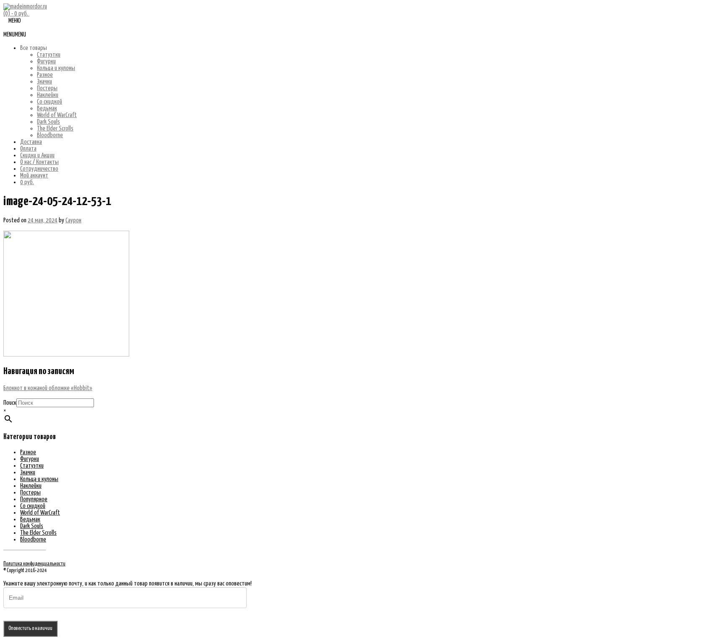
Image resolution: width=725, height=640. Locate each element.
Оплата (28, 149)
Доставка (31, 142)
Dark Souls (48, 122)
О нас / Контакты (39, 162)
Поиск (9, 403)
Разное (45, 75)
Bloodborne (50, 135)
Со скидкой (49, 102)
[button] (14, 34)
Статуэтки (48, 55)
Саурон (73, 220)
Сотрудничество (39, 169)
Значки (44, 81)
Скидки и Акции (37, 155)
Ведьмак (47, 108)
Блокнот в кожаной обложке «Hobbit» (47, 388)
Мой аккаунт (34, 175)
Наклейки (47, 95)
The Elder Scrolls (55, 128)
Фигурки (46, 61)
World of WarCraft (57, 115)
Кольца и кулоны (56, 68)
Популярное (33, 499)
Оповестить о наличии (30, 628)
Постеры (47, 88)
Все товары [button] (33, 48)
